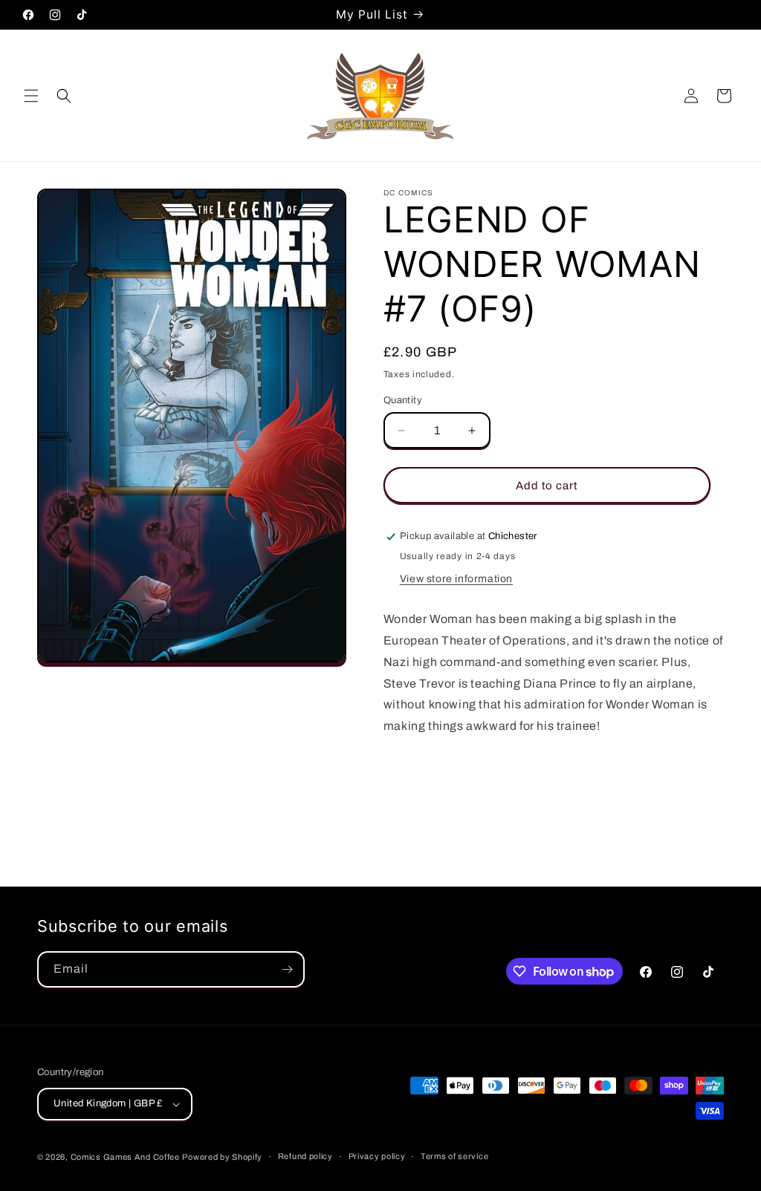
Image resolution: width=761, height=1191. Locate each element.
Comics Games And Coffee (125, 1156)
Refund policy (305, 1156)
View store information (456, 578)
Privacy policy (377, 1156)
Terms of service (454, 1156)
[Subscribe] (287, 969)
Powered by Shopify (222, 1156)
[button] (31, 95)
